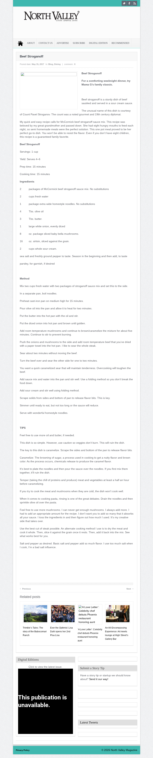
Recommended (120, 43)
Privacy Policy (22, 750)
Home (20, 43)
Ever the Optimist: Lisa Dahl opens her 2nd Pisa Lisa (61, 631)
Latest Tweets (89, 722)
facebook (129, 3)
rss (134, 3)
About (31, 43)
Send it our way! (98, 679)
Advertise (63, 43)
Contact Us (46, 43)
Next (130, 588)
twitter (124, 3)
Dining (57, 64)
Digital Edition (98, 43)
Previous (25, 588)
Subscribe (79, 43)
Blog (50, 64)
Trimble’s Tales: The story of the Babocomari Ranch (35, 631)
